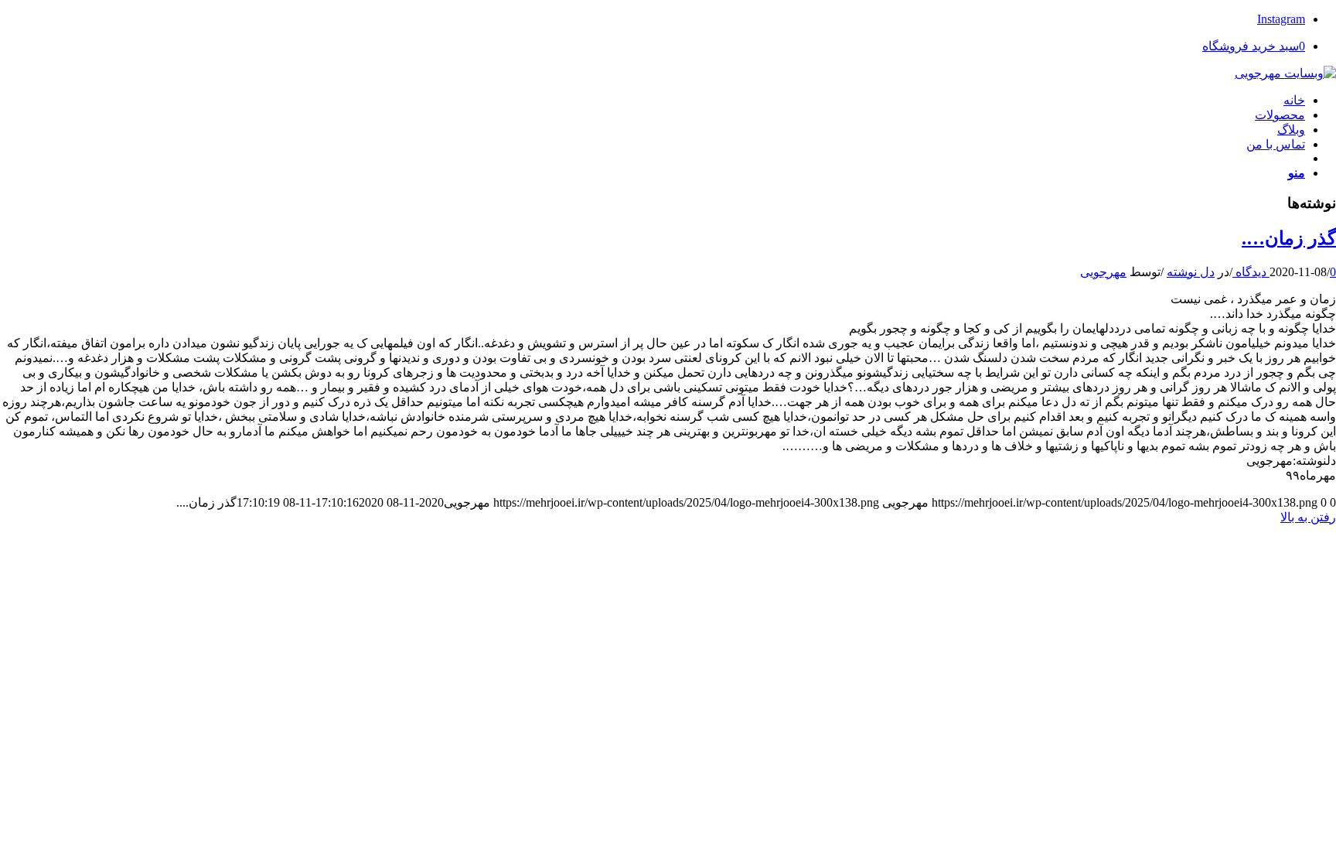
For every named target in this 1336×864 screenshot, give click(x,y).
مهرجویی (1103, 271)
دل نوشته (1191, 271)
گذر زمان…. (1289, 238)
